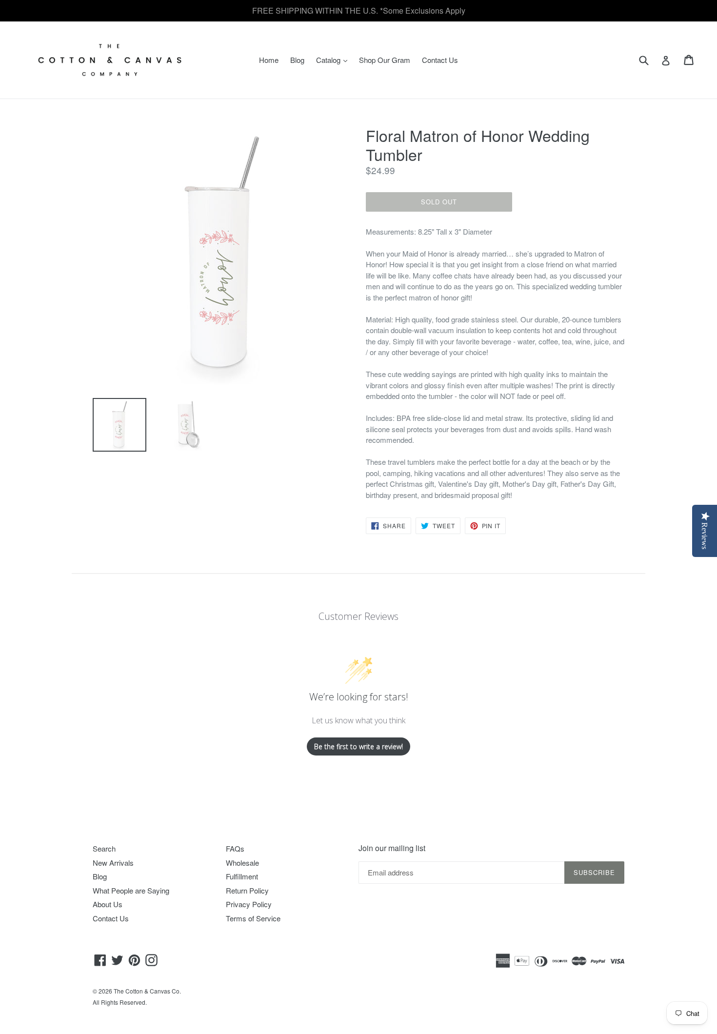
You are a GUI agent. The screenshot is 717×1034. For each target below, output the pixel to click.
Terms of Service (253, 918)
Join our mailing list (391, 848)
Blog (297, 60)
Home (269, 60)
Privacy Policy (249, 904)
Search (104, 848)
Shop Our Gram (384, 60)
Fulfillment (242, 876)
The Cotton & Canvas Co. (147, 991)
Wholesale (242, 862)
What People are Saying (131, 890)
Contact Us (440, 60)
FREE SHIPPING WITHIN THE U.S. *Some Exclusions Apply (358, 10)
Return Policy (247, 890)
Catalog (334, 59)
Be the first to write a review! (358, 746)
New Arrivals (113, 862)
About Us (107, 904)
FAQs (235, 848)
